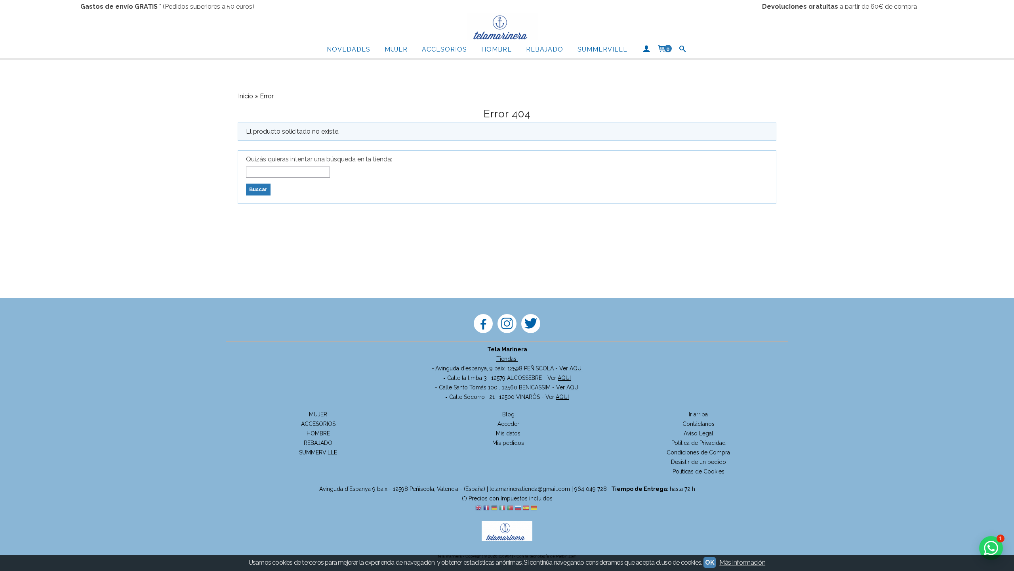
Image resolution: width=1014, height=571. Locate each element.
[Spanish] (526, 508)
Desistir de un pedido (698, 462)
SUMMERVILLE (602, 49)
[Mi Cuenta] (646, 49)
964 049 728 (590, 489)
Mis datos (508, 433)
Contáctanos (698, 424)
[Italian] (502, 508)
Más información (742, 562)
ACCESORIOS (444, 49)
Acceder (508, 424)
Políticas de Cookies (698, 471)
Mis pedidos (508, 443)
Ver (571, 368)
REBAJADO (544, 49)
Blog (508, 414)
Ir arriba (698, 414)
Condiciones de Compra (698, 452)
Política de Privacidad (698, 443)
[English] (478, 508)
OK (709, 562)
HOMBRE (496, 49)
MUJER (396, 49)
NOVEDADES (348, 49)
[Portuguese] (510, 508)
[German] (494, 508)
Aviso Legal (698, 433)
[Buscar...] (682, 49)
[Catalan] (535, 508)
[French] (486, 508)
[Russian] (518, 508)
